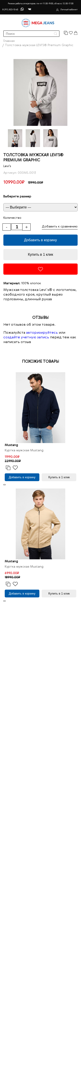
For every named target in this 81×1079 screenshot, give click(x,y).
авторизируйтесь (42, 333)
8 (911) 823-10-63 (10, 10)
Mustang (11, 445)
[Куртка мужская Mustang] (40, 407)
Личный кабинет (69, 10)
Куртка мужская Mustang (24, 450)
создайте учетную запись (26, 337)
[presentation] (3, 484)
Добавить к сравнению (60, 226)
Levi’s (7, 166)
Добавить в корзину (40, 240)
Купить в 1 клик (40, 254)
